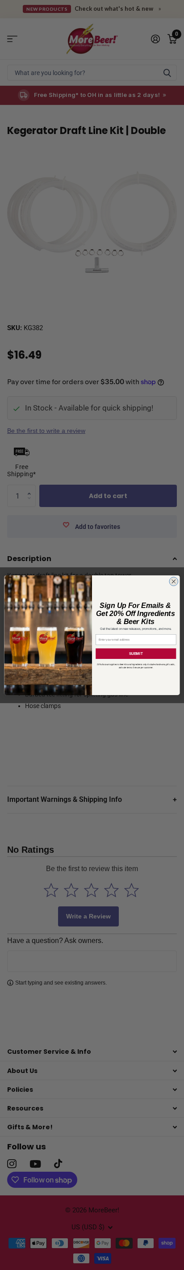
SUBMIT (135, 653)
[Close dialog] (173, 581)
